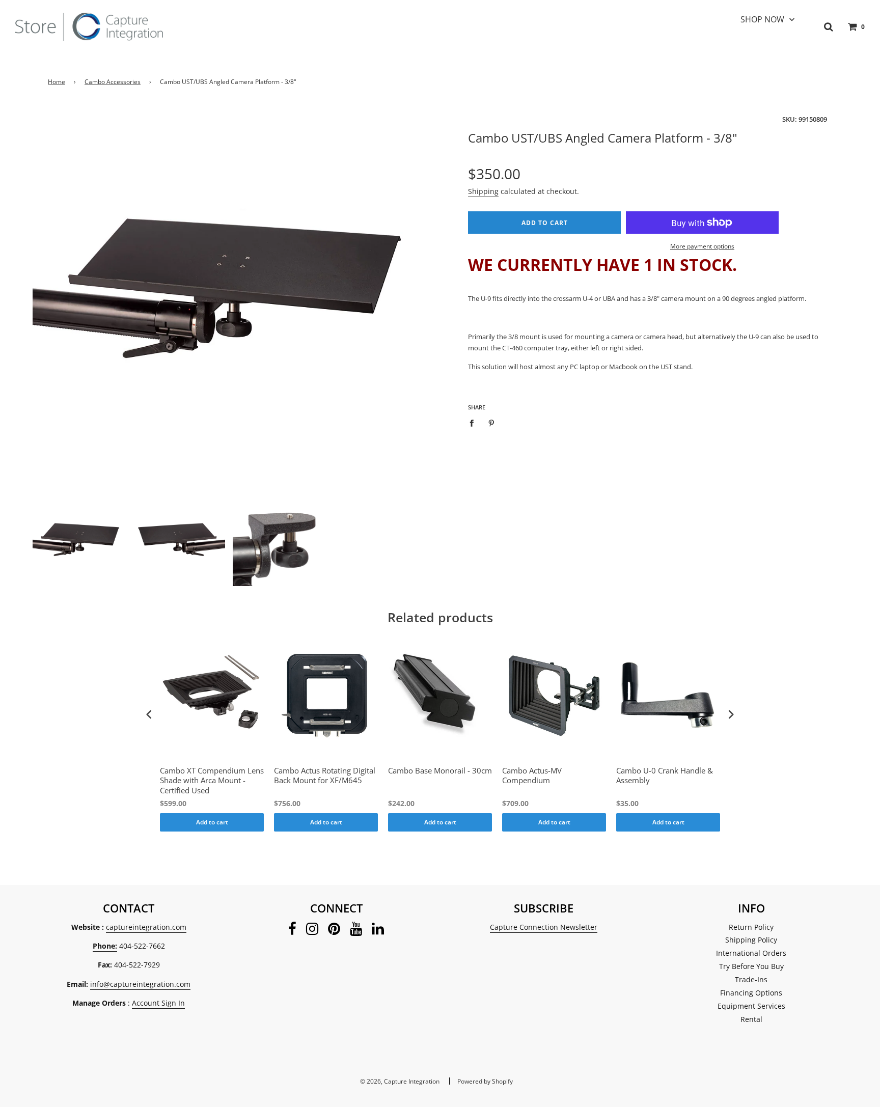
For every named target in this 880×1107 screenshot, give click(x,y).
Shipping (483, 191)
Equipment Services (751, 1006)
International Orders (751, 953)
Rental (751, 1019)
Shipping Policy (751, 940)
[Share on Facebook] (474, 422)
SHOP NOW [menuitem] (762, 19)
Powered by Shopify (485, 1081)
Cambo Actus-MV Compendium (532, 776)
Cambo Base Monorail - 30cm (440, 771)
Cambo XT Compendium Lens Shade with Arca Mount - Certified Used (212, 780)
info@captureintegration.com (140, 984)
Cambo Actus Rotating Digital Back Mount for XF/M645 (324, 776)
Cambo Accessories (113, 81)
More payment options (702, 246)
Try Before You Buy (751, 966)
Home (56, 81)
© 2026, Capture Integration (399, 1081)
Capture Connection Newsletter (543, 927)
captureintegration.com (146, 927)
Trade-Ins (751, 979)
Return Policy (751, 927)
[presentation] (149, 714)
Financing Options (751, 993)
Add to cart (212, 822)
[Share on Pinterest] (492, 422)
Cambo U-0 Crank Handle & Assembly (664, 776)
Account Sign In (158, 1003)
